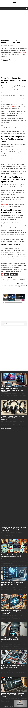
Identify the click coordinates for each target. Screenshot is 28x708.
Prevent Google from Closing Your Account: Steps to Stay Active (12, 555)
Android (14, 106)
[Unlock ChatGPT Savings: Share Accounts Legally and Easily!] (14, 608)
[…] (12, 535)
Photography (4, 204)
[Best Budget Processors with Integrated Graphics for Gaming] (14, 386)
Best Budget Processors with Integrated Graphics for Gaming (12, 389)
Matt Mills (11, 45)
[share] (12, 295)
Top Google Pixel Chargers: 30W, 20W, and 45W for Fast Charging (13, 528)
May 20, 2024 (4, 45)
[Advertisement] (14, 24)
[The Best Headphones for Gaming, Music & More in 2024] (14, 413)
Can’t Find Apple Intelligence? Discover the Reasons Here (11, 638)
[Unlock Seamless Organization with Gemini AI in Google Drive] (14, 580)
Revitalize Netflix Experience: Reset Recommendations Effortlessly (13, 694)
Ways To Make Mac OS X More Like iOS (9, 296)
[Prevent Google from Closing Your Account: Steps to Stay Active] (14, 552)
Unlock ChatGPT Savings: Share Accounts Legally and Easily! (11, 611)
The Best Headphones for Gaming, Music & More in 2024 (12, 417)
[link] (5, 296)
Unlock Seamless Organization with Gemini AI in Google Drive (13, 583)
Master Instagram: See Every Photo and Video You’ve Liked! (13, 666)
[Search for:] (14, 324)
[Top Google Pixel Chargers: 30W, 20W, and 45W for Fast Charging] (14, 525)
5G (23, 171)
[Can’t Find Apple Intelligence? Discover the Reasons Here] (14, 635)
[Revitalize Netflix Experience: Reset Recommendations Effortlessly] (14, 691)
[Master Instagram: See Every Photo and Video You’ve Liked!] (14, 663)
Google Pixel (22, 52)
